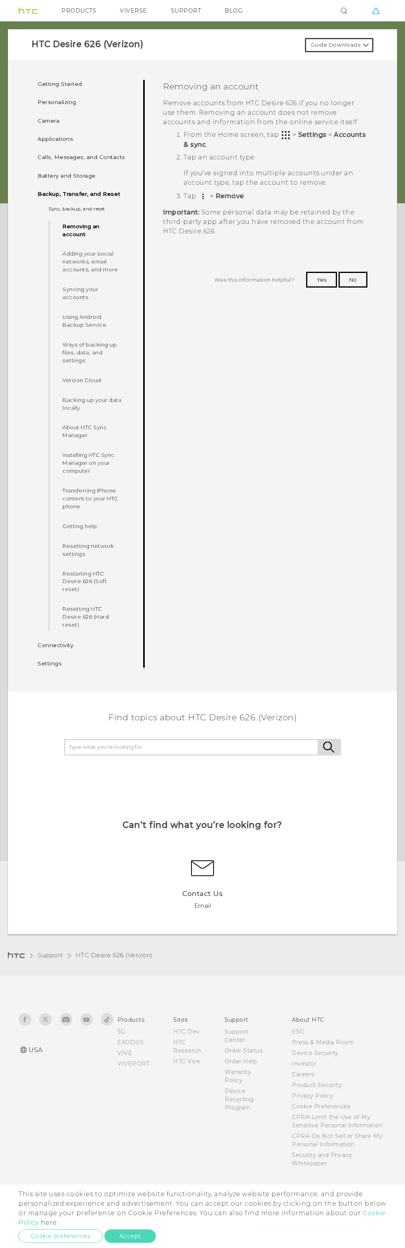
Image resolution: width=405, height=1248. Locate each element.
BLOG (233, 10)
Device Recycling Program (239, 1099)
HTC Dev (186, 1031)
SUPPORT (186, 10)
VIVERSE (133, 10)
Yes (321, 279)
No (353, 279)
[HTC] (28, 10)
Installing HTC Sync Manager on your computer (88, 463)
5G (121, 1031)
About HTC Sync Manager (84, 431)
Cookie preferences (60, 1236)
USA (35, 1050)
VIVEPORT (133, 1063)
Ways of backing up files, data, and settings (89, 352)
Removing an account (81, 230)
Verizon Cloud (81, 380)
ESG (298, 1031)
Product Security (317, 1085)
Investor (304, 1063)
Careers (303, 1074)
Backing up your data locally (91, 404)
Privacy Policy (312, 1095)
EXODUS (130, 1042)
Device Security (315, 1053)
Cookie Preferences (321, 1106)
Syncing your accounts (80, 293)
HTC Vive (186, 1061)
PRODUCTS (78, 10)
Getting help (79, 526)
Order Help (241, 1061)
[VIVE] (375, 10)
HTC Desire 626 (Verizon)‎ (114, 955)
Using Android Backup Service (84, 321)
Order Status (243, 1050)
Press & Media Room (323, 1042)
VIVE (124, 1053)
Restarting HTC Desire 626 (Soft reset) (84, 581)
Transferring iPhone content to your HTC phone (90, 498)
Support (50, 955)
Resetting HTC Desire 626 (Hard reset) (85, 617)
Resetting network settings (88, 550)
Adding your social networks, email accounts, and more (90, 261)
